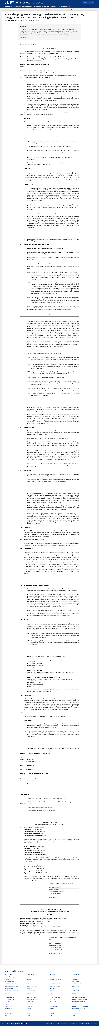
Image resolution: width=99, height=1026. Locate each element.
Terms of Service (73, 1023)
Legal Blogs (53, 1001)
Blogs (73, 988)
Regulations (8, 1004)
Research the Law (27, 6)
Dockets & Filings (9, 1013)
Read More (23, 37)
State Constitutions (32, 999)
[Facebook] (16, 1023)
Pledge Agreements (34, 20)
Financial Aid (75, 981)
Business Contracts (17, 9)
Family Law (30, 988)
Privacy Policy (82, 1023)
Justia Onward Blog (77, 1011)
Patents (52, 1008)
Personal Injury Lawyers (11, 991)
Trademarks (53, 1011)
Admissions (75, 979)
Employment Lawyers (10, 984)
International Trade (55, 986)
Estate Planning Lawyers (11, 986)
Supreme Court (9, 1006)
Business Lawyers (9, 979)
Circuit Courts (8, 1008)
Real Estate (53, 988)
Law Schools (37, 6)
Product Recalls (54, 1006)
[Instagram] (18, 1023)
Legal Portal (55, 1023)
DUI (28, 984)
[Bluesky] (22, 1023)
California (29, 1006)
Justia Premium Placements (79, 1004)
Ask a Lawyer (17, 6)
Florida (29, 1008)
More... (6, 993)
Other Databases (55, 997)
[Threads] (20, 1023)
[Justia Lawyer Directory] (26, 1023)
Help (66, 1023)
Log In (85, 2)
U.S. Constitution (9, 999)
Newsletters (54, 6)
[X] (24, 1023)
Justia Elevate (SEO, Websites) (80, 1006)
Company (62, 1023)
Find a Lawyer (8, 6)
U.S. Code (7, 1001)
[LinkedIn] (11, 1023)
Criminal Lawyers (9, 981)
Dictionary (75, 977)
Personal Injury (31, 991)
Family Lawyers (9, 988)
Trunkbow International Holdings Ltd (31, 9)
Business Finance (22, 20)
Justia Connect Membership (79, 999)
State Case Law (31, 1004)
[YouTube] (13, 1023)
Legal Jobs (52, 999)
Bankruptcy (30, 977)
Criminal (29, 979)
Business (52, 974)
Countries (52, 1013)
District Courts (8, 1011)
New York (29, 1011)
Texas (28, 1013)
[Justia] (11, 2)
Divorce (29, 981)
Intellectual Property (55, 984)
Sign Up (91, 2)
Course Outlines (76, 984)
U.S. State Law (31, 997)
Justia (6, 9)
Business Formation (55, 977)
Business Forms (54, 1004)
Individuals (30, 974)
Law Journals (75, 986)
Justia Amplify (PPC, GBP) (78, 1008)
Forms (10, 9)
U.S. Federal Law (10, 997)
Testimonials (75, 1013)
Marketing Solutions (64, 6)
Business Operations (55, 979)
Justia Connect (48, 1023)
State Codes (30, 1001)
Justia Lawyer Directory (78, 1001)
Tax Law (52, 991)
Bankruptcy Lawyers (10, 977)
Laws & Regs (45, 6)
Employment (53, 981)
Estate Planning (31, 986)
